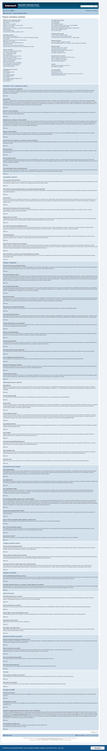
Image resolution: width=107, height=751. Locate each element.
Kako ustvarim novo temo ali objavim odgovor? (12, 50)
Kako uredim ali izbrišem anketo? (10, 57)
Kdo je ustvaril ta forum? (56, 71)
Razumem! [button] (98, 748)
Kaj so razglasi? (6, 77)
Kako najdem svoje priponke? (57, 66)
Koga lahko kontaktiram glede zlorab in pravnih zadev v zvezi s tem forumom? (67, 73)
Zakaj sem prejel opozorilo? (8, 61)
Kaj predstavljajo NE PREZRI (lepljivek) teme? (12, 78)
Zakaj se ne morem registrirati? (9, 24)
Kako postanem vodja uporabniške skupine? (60, 26)
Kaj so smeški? (6, 73)
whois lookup (28, 713)
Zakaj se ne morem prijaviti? (9, 26)
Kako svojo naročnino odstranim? (58, 61)
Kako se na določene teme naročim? (58, 58)
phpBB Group (30, 694)
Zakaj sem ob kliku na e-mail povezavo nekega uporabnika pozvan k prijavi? (18, 46)
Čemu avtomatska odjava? (8, 30)
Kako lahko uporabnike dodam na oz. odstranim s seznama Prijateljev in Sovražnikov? (68, 43)
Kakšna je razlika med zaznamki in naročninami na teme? (63, 57)
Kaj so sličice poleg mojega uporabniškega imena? (13, 42)
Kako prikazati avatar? (7, 43)
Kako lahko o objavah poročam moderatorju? (12, 62)
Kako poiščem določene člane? (57, 51)
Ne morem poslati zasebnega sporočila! (59, 34)
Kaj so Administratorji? (55, 21)
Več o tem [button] (61, 748)
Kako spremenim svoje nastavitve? (10, 36)
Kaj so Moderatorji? (55, 22)
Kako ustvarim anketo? (8, 54)
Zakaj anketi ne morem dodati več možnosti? (12, 56)
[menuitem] (13, 11)
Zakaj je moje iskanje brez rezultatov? (59, 48)
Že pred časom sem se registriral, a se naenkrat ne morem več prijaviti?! (18, 27)
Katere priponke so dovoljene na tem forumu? (60, 65)
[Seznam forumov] (10, 5)
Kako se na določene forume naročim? (59, 59)
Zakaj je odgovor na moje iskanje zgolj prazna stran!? (62, 50)
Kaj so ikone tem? (6, 81)
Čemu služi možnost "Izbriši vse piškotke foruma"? (13, 31)
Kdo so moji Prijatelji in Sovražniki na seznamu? (61, 41)
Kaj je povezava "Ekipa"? (56, 30)
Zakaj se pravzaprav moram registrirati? (11, 21)
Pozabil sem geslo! (7, 29)
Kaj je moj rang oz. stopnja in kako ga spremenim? (13, 45)
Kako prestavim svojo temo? (9, 66)
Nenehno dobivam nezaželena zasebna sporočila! (61, 36)
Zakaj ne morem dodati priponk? (9, 59)
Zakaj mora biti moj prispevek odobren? (11, 65)
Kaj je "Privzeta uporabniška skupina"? (59, 29)
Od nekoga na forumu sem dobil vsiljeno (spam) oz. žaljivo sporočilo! (65, 37)
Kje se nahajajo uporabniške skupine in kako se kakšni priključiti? (64, 25)
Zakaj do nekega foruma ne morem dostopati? (12, 58)
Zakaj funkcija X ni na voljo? (57, 72)
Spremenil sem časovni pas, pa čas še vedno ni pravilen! (14, 40)
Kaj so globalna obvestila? (8, 75)
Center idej (80, 703)
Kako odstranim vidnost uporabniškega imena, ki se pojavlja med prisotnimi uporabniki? (20, 37)
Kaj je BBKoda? (6, 70)
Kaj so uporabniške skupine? (57, 24)
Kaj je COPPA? (6, 22)
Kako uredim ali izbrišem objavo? (9, 52)
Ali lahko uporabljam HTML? (8, 72)
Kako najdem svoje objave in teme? (58, 52)
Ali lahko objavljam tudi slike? (9, 74)
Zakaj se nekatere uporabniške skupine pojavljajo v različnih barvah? (65, 27)
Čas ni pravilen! (6, 38)
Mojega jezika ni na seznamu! (9, 41)
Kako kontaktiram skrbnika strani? (58, 74)
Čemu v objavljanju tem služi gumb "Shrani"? (12, 63)
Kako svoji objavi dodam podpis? (9, 53)
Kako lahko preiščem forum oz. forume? (59, 47)
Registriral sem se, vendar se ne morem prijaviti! (13, 25)
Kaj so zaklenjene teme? (8, 79)
